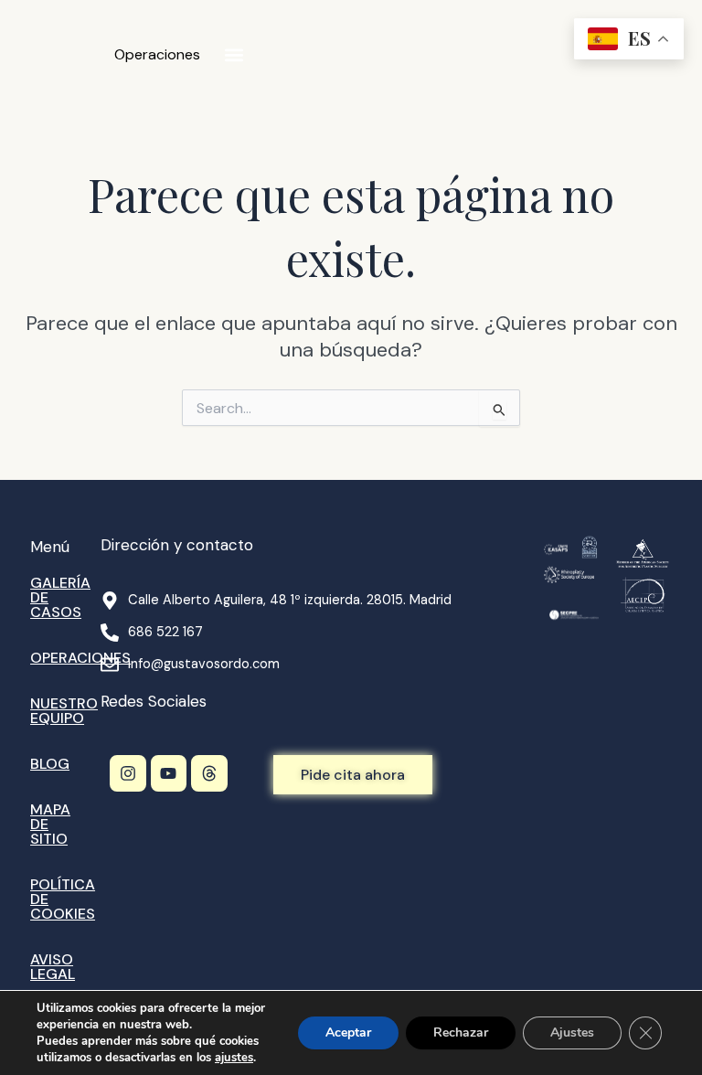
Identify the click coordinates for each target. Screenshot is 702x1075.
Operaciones (157, 54)
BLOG (49, 763)
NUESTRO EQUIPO (64, 711)
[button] (233, 55)
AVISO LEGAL (52, 967)
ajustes (234, 1057)
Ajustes (572, 1032)
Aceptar (348, 1032)
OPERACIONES (80, 657)
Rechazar (460, 1032)
